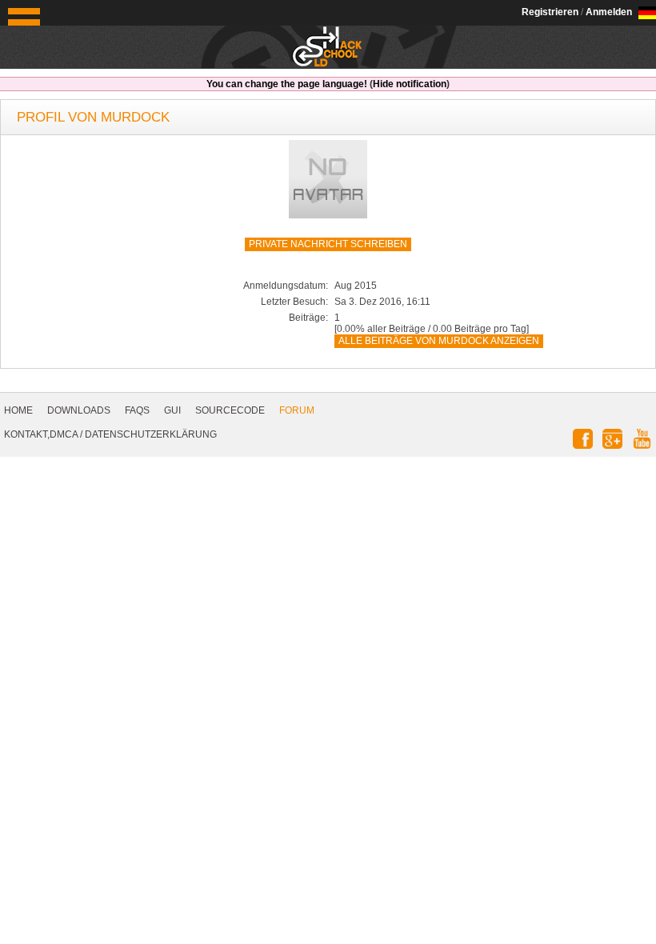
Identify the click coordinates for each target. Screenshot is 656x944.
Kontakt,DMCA (41, 434)
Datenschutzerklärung (151, 434)
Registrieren (550, 12)
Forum (296, 410)
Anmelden (609, 12)
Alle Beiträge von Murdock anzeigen (438, 340)
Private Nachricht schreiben (328, 244)
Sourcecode (230, 410)
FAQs (137, 410)
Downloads (78, 410)
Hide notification (409, 84)
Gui (172, 410)
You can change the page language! (286, 84)
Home (18, 410)
